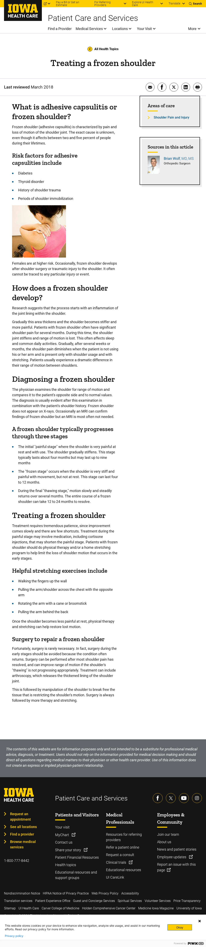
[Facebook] (158, 798)
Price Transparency (187, 901)
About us (164, 842)
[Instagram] (197, 798)
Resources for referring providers (124, 837)
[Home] (23, 10)
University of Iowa (189, 908)
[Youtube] (184, 798)
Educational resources (123, 870)
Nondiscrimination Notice (22, 893)
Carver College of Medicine (60, 908)
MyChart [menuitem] (36, 3)
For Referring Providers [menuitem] (102, 4)
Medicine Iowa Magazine (156, 908)
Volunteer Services (158, 901)
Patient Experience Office (52, 901)
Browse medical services (23, 844)
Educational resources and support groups (76, 875)
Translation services (18, 901)
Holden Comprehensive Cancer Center (108, 908)
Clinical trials (116, 862)
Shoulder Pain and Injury (171, 117)
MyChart (62, 835)
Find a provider (22, 834)
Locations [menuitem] (120, 29)
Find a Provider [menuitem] (60, 29)
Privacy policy (14, 936)
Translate (174, 3)
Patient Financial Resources (77, 857)
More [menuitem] (192, 29)
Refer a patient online (122, 847)
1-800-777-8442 (16, 860)
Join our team (168, 834)
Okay (179, 927)
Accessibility (130, 893)
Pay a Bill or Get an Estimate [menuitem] (67, 4)
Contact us (63, 842)
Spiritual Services (130, 901)
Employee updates (172, 857)
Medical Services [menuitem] (89, 29)
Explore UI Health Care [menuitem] (142, 4)
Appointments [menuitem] (13, 3)
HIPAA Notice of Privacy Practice (66, 893)
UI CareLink (115, 877)
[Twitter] (171, 798)
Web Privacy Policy (105, 893)
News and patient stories (176, 849)
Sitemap (10, 908)
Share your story (68, 850)
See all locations (23, 827)
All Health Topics (106, 49)
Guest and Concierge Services (94, 901)
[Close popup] (199, 921)
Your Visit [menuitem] (144, 29)
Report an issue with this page (176, 867)
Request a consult (120, 855)
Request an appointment (20, 816)
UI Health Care (29, 908)
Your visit (62, 827)
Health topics (65, 865)
